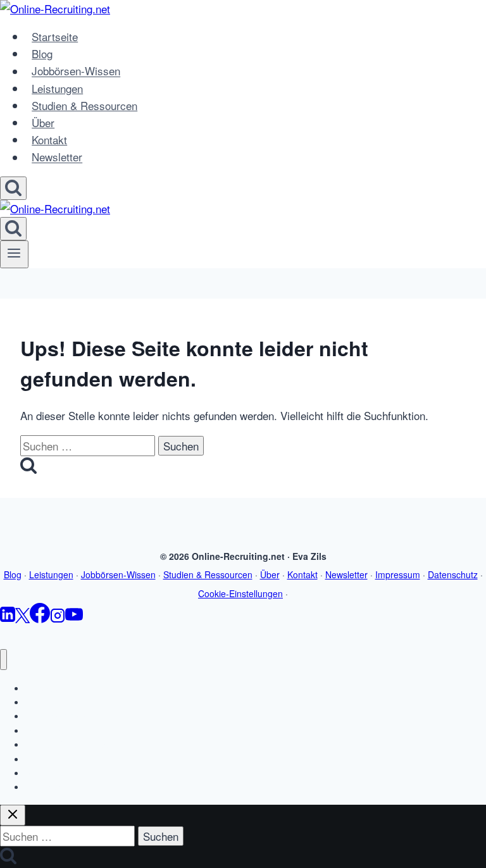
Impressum (397, 574)
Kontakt (49, 139)
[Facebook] (40, 618)
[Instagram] (57, 618)
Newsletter (57, 157)
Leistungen (57, 88)
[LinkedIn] (7, 618)
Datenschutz (453, 574)
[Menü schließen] (3, 659)
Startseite (55, 36)
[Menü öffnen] (14, 254)
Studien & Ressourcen (84, 105)
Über (43, 122)
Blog (42, 53)
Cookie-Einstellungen (240, 593)
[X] (22, 618)
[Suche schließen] (12, 815)
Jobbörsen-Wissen (76, 71)
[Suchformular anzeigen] (13, 188)
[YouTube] (74, 618)
